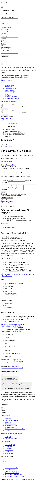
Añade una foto (5, 203)
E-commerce (8, 448)
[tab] (12, 324)
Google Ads (8, 451)
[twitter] (5, 461)
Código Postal (5, 50)
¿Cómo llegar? (15, 366)
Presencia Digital (10, 445)
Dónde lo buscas (6, 27)
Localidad (4, 36)
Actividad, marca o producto (9, 14)
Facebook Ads (9, 453)
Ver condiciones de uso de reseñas (11, 326)
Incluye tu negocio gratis (12, 98)
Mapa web (8, 430)
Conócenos (8, 419)
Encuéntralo (5, 56)
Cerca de (5, 31)
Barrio (3, 43)
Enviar (3, 192)
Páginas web (8, 446)
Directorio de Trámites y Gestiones (15, 476)
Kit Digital (8, 95)
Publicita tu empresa (11, 96)
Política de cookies (10, 427)
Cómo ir (3, 165)
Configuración (12, 123)
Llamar (14, 165)
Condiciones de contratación (13, 438)
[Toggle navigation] (1, 82)
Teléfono (5, 180)
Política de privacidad (11, 425)
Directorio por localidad (12, 473)
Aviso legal (8, 422)
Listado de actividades (11, 468)
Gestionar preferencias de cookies (15, 429)
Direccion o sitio (6, 47)
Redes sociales (9, 450)
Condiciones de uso (10, 424)
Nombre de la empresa (7, 17)
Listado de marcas (10, 469)
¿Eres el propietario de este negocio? (12, 368)
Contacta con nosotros (11, 420)
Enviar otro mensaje (7, 197)
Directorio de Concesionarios (13, 474)
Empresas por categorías (12, 471)
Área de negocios (6, 118)
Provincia (3, 33)
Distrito (3, 40)
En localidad (6, 29)
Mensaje (4, 189)
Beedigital (8, 437)
